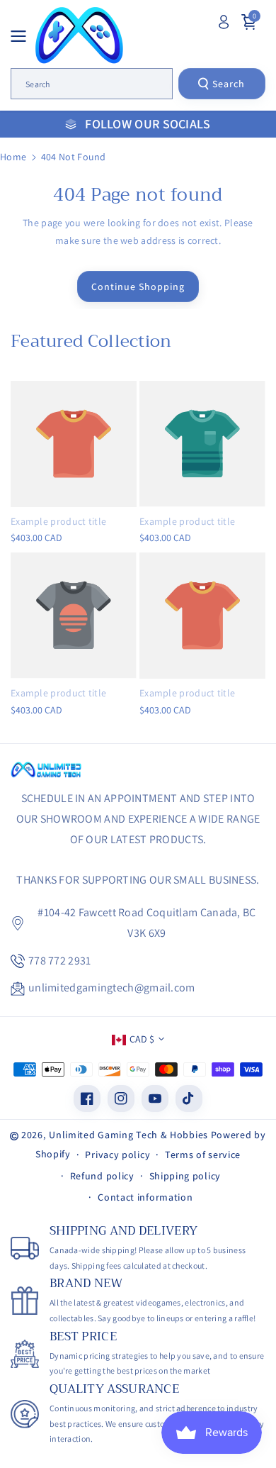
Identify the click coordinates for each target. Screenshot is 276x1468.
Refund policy (102, 1175)
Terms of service (203, 1154)
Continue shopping (138, 286)
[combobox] (91, 84)
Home (13, 156)
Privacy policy (117, 1154)
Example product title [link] (58, 521)
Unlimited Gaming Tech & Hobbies (128, 1134)
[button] (23, 36)
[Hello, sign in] (224, 22)
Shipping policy (185, 1175)
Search (228, 83)
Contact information (145, 1197)
